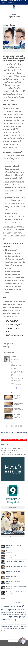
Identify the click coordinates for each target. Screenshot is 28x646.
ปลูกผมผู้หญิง (6, 619)
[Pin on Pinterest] (18, 426)
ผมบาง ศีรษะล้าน (16, 626)
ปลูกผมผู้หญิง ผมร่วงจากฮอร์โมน (18, 404)
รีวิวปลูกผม (10, 629)
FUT (19, 603)
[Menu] (2, 7)
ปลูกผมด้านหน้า (24, 614)
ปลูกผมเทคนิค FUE (17, 622)
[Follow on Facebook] (13, 3)
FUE (16, 603)
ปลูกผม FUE (12, 609)
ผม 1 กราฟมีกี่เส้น (6, 626)
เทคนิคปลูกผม (20, 631)
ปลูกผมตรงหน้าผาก (4, 617)
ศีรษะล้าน (3, 631)
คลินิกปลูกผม (16, 606)
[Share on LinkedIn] (21, 426)
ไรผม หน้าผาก (20, 633)
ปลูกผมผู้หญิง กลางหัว (7, 432)
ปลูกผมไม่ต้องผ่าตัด (16, 624)
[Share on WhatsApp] (7, 426)
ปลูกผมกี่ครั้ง (14, 614)
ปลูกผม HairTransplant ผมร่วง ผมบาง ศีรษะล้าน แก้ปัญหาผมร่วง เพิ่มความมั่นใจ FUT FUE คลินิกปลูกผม (13, 612)
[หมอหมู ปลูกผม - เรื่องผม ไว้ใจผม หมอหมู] (14, 7)
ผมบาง (11, 626)
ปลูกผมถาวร (13, 616)
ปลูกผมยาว (20, 620)
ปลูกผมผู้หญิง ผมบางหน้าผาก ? (18, 397)
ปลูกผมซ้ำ (18, 614)
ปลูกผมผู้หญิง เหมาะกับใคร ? (13, 571)
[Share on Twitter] (12, 426)
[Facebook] (15, 388)
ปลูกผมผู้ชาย (22, 617)
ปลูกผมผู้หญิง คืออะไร (11, 576)
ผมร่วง (22, 626)
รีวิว (6, 628)
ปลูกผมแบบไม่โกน (9, 624)
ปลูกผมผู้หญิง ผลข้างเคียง (18, 410)
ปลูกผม (14, 14)
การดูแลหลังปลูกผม (7, 606)
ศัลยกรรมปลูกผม (18, 628)
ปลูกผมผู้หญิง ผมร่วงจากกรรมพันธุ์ (18, 416)
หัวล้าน (7, 631)
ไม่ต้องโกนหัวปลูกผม (9, 633)
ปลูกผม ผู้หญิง (15, 620)
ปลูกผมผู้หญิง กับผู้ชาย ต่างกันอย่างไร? (16, 566)
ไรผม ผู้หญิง (16, 633)
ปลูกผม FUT (20, 610)
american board (9, 603)
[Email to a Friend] (15, 426)
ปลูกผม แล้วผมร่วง (22, 432)
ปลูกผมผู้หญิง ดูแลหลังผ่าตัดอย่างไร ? (16, 587)
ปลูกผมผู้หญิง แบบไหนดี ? (13, 581)
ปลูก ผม (5, 610)
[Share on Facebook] (9, 426)
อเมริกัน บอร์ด (13, 631)
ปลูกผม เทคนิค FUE (8, 622)
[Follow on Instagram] (14, 3)
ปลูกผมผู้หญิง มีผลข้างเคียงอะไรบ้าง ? (15, 592)
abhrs (3, 603)
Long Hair (22, 603)
